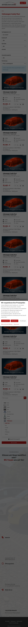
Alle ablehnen (14, 320)
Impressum (16, 324)
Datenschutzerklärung (6, 324)
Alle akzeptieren (5, 320)
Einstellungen (23, 320)
